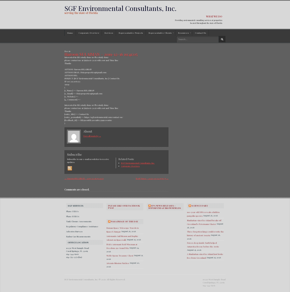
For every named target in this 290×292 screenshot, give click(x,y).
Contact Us (200, 33)
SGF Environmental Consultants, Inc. (120, 8)
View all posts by (92, 136)
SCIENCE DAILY (199, 205)
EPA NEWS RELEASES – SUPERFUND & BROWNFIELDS (164, 206)
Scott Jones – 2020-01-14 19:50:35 (152, 178)
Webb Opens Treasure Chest (119, 255)
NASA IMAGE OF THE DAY (124, 221)
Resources (182, 33)
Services (109, 33)
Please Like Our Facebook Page (124, 206)
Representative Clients (159, 33)
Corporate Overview (89, 33)
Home (70, 33)
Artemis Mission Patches (117, 263)
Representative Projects (131, 33)
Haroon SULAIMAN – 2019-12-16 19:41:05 (100, 54)
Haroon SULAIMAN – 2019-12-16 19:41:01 (84, 178)
